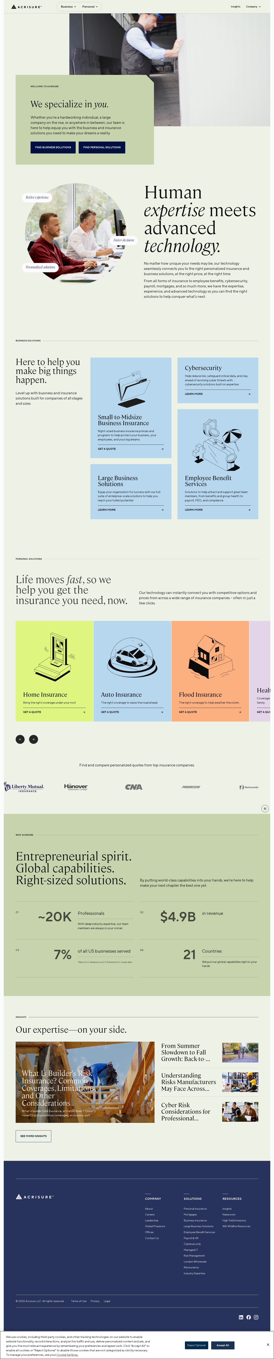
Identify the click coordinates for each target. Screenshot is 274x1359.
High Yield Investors (234, 1220)
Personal (88, 6)
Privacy (95, 1301)
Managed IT (191, 1249)
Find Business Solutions (53, 147)
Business (67, 6)
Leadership (151, 1220)
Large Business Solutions (198, 1226)
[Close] (268, 1345)
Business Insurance (195, 1220)
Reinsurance (191, 1267)
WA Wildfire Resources (236, 1226)
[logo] (26, 6)
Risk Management (194, 1255)
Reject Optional (196, 1345)
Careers (150, 1214)
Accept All (223, 1345)
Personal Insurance (195, 1208)
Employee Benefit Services (199, 1232)
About (149, 1208)
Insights (235, 6)
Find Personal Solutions (102, 147)
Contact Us (152, 1238)
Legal (107, 1301)
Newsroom (229, 1214)
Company (251, 6)
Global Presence (155, 1226)
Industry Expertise (194, 1273)
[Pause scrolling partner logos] (265, 808)
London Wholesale (195, 1261)
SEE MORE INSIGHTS (33, 1136)
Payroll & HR (191, 1238)
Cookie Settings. (67, 1355)
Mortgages (190, 1214)
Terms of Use (78, 1301)
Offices (149, 1232)
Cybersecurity (192, 1243)
